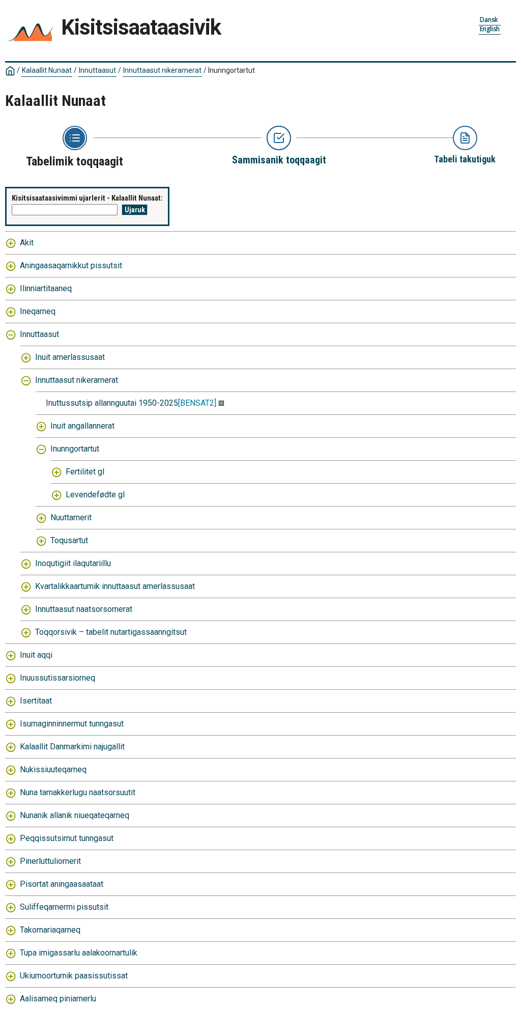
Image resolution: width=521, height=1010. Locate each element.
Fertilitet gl (85, 471)
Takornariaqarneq (50, 930)
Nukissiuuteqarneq (53, 769)
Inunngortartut (74, 449)
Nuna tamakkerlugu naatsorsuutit (77, 792)
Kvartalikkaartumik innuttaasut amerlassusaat (115, 586)
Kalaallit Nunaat (47, 70)
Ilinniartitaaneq (46, 288)
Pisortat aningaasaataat (61, 884)
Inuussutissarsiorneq (57, 678)
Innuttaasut (97, 70)
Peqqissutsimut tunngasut (66, 838)
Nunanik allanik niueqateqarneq (74, 815)
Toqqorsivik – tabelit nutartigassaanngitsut (111, 632)
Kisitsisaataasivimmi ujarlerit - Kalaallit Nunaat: (87, 198)
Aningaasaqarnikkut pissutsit (71, 265)
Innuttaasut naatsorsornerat (83, 609)
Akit (27, 242)
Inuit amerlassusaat (70, 357)
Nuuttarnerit (71, 517)
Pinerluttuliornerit (50, 861)
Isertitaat (36, 701)
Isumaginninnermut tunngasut (72, 723)
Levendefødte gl (95, 494)
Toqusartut (69, 540)
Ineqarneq (37, 311)
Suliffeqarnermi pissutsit (64, 907)
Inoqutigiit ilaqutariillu (73, 563)
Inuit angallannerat (82, 426)
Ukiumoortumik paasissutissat (74, 975)
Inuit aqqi (36, 655)
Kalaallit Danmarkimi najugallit (72, 746)
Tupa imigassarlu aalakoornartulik (78, 953)
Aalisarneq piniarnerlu (58, 998)
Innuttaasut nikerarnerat (162, 70)
